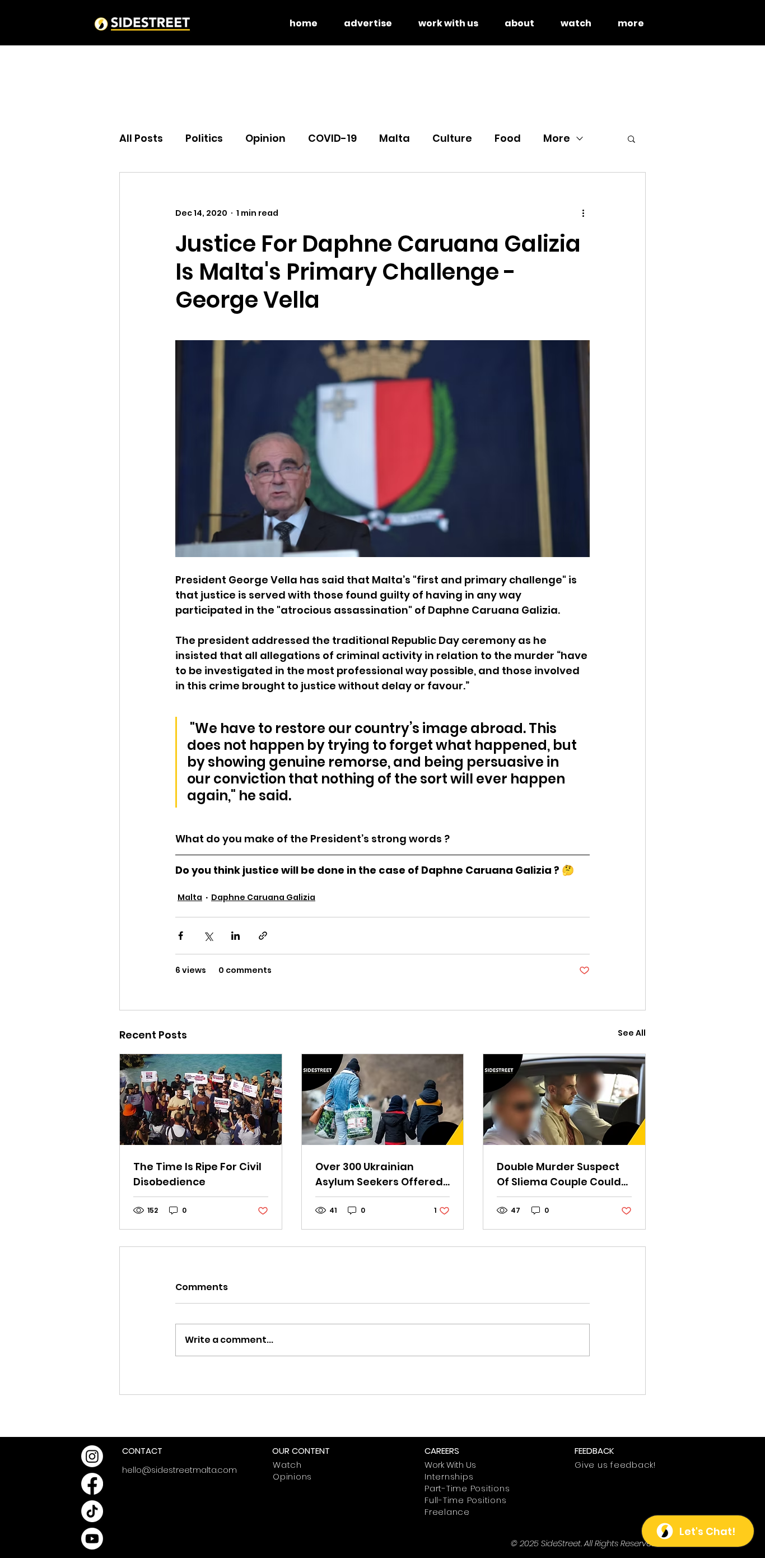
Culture (452, 138)
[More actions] (583, 213)
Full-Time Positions (465, 1500)
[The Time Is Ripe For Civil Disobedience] (201, 1099)
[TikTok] (92, 1511)
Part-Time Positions (467, 1488)
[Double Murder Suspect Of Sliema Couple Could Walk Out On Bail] (564, 1099)
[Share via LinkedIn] (235, 935)
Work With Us (450, 1465)
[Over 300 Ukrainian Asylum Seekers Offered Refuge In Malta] (383, 1099)
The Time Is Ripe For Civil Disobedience (197, 1174)
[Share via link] (263, 935)
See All (632, 1032)
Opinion (265, 138)
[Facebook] (92, 1484)
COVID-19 (332, 138)
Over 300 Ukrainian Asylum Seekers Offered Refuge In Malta (379, 1174)
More (556, 138)
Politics (204, 138)
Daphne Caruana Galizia (263, 897)
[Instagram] (92, 1456)
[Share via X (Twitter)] (208, 935)
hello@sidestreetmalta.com (179, 1470)
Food (508, 138)
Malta (394, 138)
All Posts (141, 138)
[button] (631, 138)
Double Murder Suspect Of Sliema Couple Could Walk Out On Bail (559, 1174)
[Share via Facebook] (180, 935)
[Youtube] (92, 1539)
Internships (449, 1476)
